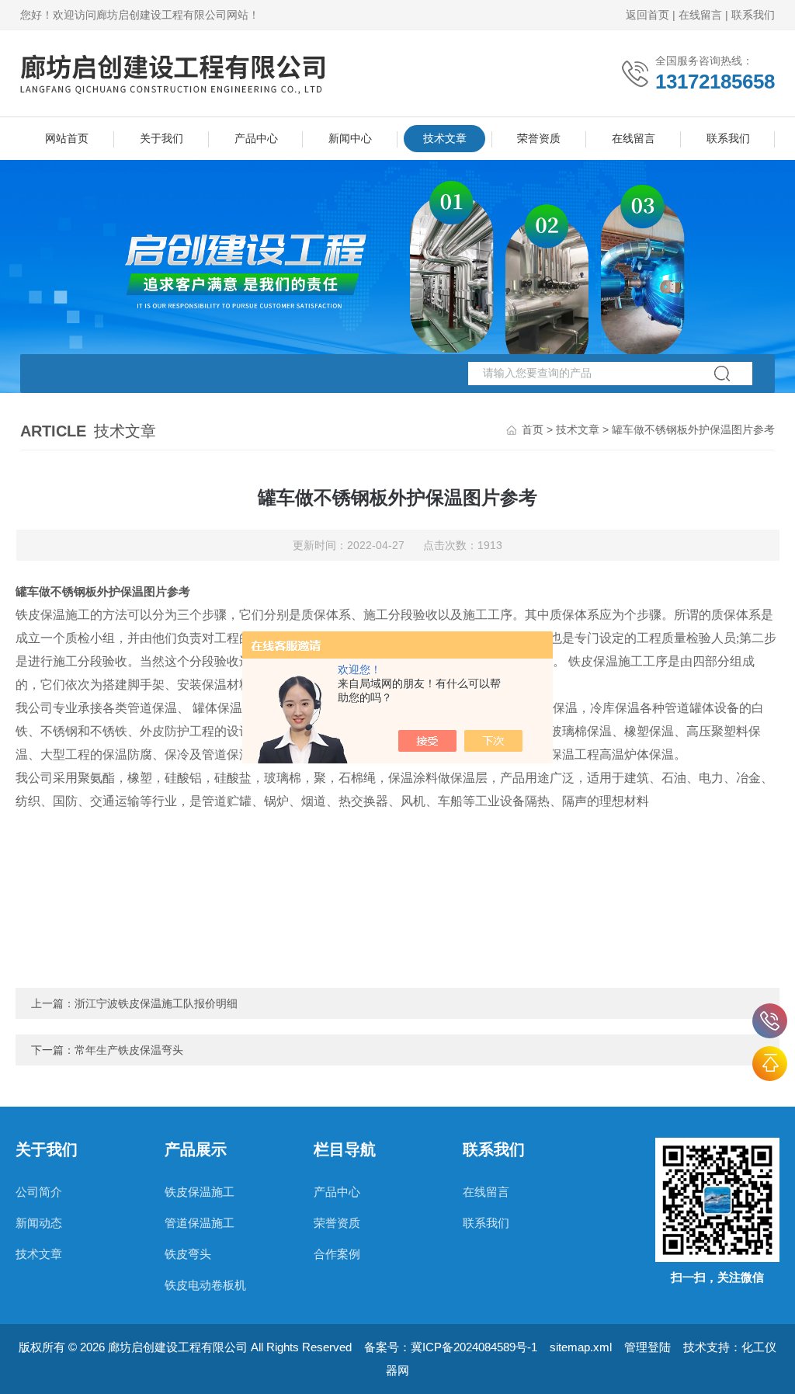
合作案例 (337, 1253)
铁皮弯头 (188, 1253)
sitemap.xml (581, 1347)
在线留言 (700, 15)
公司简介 (39, 1191)
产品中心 (256, 138)
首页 (532, 429)
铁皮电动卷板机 (205, 1284)
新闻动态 (39, 1222)
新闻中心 (350, 138)
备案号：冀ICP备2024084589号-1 (450, 1347)
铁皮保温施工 (199, 1191)
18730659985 (769, 1020)
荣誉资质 (539, 138)
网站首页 (67, 138)
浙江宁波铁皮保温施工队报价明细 (156, 1003)
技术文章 (445, 138)
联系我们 (753, 15)
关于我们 (161, 138)
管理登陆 (647, 1347)
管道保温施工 (199, 1222)
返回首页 (647, 15)
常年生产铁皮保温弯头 (129, 1050)
